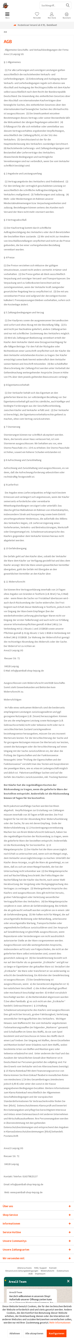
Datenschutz (63, 1270)
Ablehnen (15, 1333)
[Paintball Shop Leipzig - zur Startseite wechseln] (18, 5)
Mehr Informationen (59, 1322)
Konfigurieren (56, 1333)
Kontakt (53, 1267)
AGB (31, 1273)
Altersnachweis (24, 1267)
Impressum (40, 1273)
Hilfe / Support (40, 1267)
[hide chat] (68, 1281)
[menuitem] (7, 15)
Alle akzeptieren (34, 1333)
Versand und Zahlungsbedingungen (21, 1270)
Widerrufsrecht (47, 1270)
